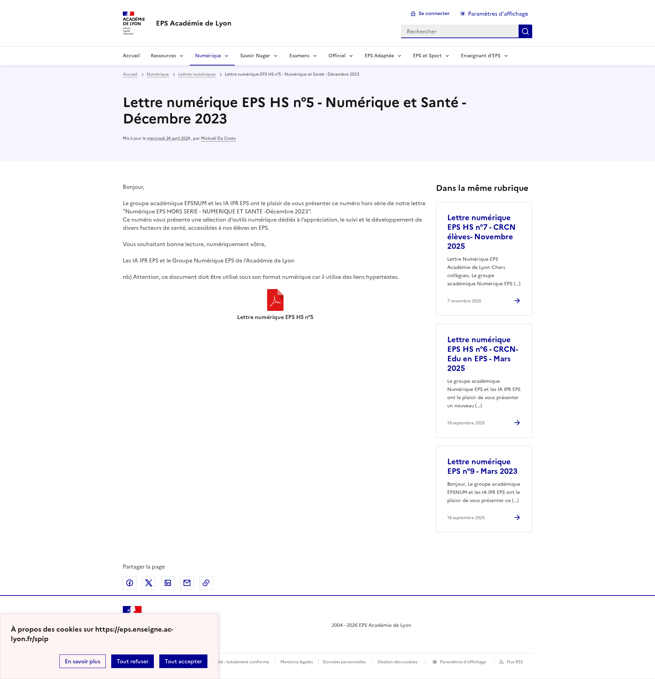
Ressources (163, 55)
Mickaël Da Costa (218, 138)
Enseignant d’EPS (480, 55)
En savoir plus (82, 661)
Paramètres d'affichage (498, 14)
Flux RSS (515, 662)
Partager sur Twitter (149, 583)
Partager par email (187, 583)
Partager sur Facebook (129, 583)
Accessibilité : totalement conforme (234, 662)
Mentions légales (296, 662)
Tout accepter (183, 661)
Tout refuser (132, 661)
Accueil (131, 55)
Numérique (208, 55)
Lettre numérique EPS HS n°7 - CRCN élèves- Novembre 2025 (481, 232)
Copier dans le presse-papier (206, 583)
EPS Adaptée (379, 55)
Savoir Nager (255, 55)
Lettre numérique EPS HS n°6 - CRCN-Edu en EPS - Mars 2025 (482, 354)
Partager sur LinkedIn (168, 583)
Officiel (337, 55)
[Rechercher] (525, 31)
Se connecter (434, 13)
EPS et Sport (427, 55)
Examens (299, 55)
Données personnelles (344, 662)
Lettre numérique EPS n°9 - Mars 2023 (482, 466)
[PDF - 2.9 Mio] (275, 301)
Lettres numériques (197, 74)
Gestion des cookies (397, 662)
